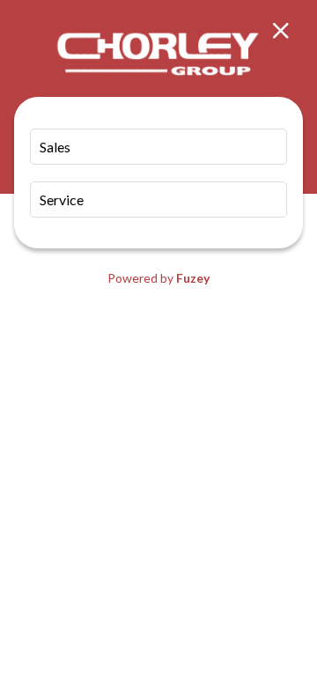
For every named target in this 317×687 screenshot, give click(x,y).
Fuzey (193, 277)
